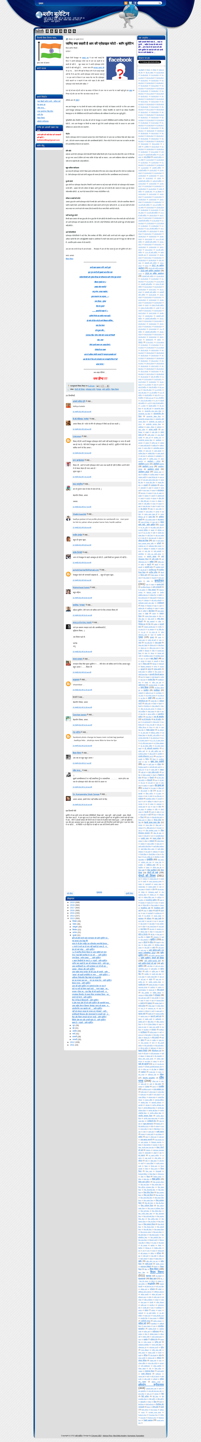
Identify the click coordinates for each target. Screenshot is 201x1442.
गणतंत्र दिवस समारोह (150, 616)
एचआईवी (162, 525)
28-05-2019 (144, 355)
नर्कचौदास (149, 809)
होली (162, 1407)
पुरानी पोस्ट (129, 893)
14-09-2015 (148, 202)
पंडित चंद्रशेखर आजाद (152, 830)
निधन (142, 817)
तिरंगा (147, 759)
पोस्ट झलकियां (152, 870)
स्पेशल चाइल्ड (142, 1368)
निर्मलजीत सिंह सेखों (157, 817)
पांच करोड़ (147, 851)
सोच (160, 1355)
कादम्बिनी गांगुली (160, 567)
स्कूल (160, 1360)
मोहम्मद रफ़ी (149, 1056)
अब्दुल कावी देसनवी (145, 445)
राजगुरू (154, 1086)
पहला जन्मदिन (150, 844)
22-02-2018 (148, 286)
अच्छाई (147, 432)
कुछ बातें (154, 578)
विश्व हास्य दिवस (157, 1232)
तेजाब (144, 764)
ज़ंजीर (162, 677)
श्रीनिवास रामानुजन (159, 1292)
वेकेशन (159, 1245)
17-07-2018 (160, 223)
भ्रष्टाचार (140, 995)
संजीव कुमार (156, 1297)
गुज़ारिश (155, 624)
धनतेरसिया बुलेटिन (150, 798)
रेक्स (150, 1129)
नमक (154, 806)
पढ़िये (77, 100)
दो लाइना (158, 793)
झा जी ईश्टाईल (146, 719)
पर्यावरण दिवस (160, 841)
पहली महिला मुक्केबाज (158, 846)
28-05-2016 (160, 353)
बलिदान (149, 918)
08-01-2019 (155, 128)
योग (139, 1069)
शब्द (139, 1256)
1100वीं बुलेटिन (156, 167)
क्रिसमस (149, 605)
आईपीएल (145, 474)
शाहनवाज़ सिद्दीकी (146, 1266)
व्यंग (144, 1250)
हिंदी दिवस (155, 1396)
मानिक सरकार (153, 1032)
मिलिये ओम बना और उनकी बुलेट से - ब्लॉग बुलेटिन (89, 1020)
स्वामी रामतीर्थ (160, 1371)
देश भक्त (159, 791)
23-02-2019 (148, 297)
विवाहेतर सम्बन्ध (157, 1176)
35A (155, 384)
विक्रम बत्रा (154, 1166)
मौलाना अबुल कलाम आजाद (145, 1058)
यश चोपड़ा (147, 1061)
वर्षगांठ (140, 1160)
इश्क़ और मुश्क (146, 506)
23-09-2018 (158, 302)
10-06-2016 (150, 149)
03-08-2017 (155, 91)
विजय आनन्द (154, 1168)
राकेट (162, 1081)
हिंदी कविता (145, 1396)
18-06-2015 (158, 234)
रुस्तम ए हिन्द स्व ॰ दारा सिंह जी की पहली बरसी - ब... (90, 991)
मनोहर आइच (151, 1006)
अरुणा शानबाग (157, 451)
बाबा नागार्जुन (144, 924)
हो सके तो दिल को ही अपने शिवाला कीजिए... (100, 320)
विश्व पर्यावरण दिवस (147, 1205)
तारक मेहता (159, 756)
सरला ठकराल (153, 1318)
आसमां (142, 498)
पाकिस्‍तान (155, 851)
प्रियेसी (148, 889)
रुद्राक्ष (157, 1126)
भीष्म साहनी (160, 990)
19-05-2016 (142, 247)
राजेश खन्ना (143, 1094)
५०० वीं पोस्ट (158, 390)
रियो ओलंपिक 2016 (143, 1126)
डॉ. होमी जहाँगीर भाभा (155, 751)
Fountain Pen (153, 1415)
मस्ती (153, 1011)
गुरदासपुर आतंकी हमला (149, 627)
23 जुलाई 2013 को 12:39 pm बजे (82, 707)
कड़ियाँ (159, 543)
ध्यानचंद (140, 804)
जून (73, 1025)
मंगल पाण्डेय (148, 995)
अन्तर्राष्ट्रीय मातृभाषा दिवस (145, 440)
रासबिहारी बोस (151, 1121)
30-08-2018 (160, 374)
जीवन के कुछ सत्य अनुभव (147, 709)
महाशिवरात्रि (158, 1019)
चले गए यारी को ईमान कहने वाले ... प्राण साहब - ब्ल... (90, 989)
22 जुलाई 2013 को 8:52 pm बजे (82, 562)
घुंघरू (146, 653)
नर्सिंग (156, 809)
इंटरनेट (148, 498)
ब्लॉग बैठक (149, 966)
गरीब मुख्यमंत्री (151, 621)
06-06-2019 (155, 112)
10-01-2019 (155, 146)
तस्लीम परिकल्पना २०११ (145, 756)
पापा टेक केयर (100, 325)
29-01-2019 (150, 363)
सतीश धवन (144, 1305)
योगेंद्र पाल (146, 1069)
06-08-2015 (150, 115)
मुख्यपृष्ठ (99, 892)
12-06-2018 (152, 175)
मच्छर (142, 1000)
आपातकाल (160, 490)
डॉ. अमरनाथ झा (155, 738)
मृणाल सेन (161, 1040)
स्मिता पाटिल (158, 1368)
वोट (139, 1250)
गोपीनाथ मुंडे (153, 645)
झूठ (139, 722)
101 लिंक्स (147, 157)
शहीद (140, 1261)
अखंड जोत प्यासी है (100, 286)
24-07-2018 (152, 313)
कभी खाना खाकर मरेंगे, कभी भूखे (100, 267)
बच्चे (156, 910)
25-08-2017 (148, 326)
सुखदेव (146, 1339)
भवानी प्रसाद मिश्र (152, 977)
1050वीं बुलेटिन (157, 157)
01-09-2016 (144, 75)
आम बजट (143, 493)
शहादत (151, 1258)
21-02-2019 (160, 276)
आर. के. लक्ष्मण (158, 493)
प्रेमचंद (143, 892)
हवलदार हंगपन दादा (151, 1388)
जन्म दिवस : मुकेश (100, 301)
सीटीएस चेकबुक (154, 1334)
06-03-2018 (160, 109)
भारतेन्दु (159, 987)
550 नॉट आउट (142, 392)
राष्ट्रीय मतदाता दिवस (145, 1116)
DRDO (162, 1409)
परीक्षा (145, 841)
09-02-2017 (150, 136)
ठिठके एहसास (150, 730)
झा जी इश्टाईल (159, 717)
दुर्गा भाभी (150, 783)
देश (151, 791)
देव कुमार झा (41, 105)
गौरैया (153, 650)
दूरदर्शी (150, 785)
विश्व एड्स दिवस (145, 1184)
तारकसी (140, 759)
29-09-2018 (150, 369)
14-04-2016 (158, 197)
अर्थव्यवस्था (151, 456)
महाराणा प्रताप (144, 1016)
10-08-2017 (144, 152)
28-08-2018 (160, 358)
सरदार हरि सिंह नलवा (158, 1315)
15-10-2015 (154, 210)
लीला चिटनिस (147, 1145)
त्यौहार (159, 764)
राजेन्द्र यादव (152, 1092)
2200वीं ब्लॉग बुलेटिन (150, 292)
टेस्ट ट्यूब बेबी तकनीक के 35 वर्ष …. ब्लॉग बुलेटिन (89, 955)
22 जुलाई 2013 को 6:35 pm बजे (82, 411)
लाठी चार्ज (161, 1137)
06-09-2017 (144, 117)
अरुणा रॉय (148, 451)
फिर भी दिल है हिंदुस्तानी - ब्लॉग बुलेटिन (85, 1000)
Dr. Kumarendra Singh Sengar (86, 794)
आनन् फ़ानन (146, 490)
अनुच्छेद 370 (157, 437)
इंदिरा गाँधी (161, 498)
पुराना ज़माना (161, 859)
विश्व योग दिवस (152, 1221)
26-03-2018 (148, 334)
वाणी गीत (40, 115)
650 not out (149, 398)
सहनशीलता (154, 1323)
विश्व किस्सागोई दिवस (149, 1190)
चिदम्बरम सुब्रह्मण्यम (146, 666)
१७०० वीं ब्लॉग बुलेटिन (152, 228)
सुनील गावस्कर (147, 1342)
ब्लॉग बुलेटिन (56, 14)
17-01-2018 (155, 220)
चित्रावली (161, 664)
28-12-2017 (155, 361)
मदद (153, 1000)
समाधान (153, 1310)
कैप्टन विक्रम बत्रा (143, 598)
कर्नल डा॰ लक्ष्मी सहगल (154, 554)
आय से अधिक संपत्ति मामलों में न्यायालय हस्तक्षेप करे (100, 354)
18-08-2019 (152, 236)
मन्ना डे (143, 1008)
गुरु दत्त (143, 632)
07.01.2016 (144, 128)
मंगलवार (157, 995)
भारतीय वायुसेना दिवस (155, 982)
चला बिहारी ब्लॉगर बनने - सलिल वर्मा (48, 101)
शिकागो (155, 1266)
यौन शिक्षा (154, 1069)
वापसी (142, 1163)
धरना (139, 801)
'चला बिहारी (141, 70)
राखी (151, 1084)
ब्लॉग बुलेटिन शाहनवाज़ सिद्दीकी (156, 955)
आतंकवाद (154, 485)
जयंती (150, 698)
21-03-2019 (144, 279)
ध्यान (160, 801)
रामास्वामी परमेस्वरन (156, 1102)
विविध (139, 1179)
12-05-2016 (142, 175)
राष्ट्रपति (140, 1105)
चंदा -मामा (100, 340)
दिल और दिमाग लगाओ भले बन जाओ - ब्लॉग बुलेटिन (89, 1017)
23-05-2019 (152, 300)
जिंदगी (154, 703)
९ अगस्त (143, 406)
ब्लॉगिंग (146, 971)
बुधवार (148, 937)
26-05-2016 (142, 337)
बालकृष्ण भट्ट (160, 929)
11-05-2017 (144, 162)
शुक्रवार (148, 1276)
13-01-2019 (142, 183)
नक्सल (151, 804)
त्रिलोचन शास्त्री (142, 767)
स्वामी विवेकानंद (146, 1374)
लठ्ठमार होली (150, 1134)
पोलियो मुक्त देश (157, 867)
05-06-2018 (144, 107)
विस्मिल (148, 1243)
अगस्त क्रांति (153, 429)
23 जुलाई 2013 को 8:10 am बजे (82, 672)
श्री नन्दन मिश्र (160, 1286)
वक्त (160, 1153)
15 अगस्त (141, 207)
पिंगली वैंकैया (152, 854)
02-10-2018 (144, 85)
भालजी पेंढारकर (142, 990)
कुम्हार (152, 584)
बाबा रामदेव (152, 924)
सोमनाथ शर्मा (151, 1358)
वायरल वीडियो (150, 1163)
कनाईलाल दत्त (142, 546)
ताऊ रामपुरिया (78, 484)
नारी (149, 814)
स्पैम (150, 1368)
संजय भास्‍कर (78, 659)
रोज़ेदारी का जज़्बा (100, 349)
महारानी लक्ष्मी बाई (156, 1016)
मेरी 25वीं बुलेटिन (159, 1045)
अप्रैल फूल (154, 443)
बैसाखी (158, 942)
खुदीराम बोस (141, 608)
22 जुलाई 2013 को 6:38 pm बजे (82, 429)
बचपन (150, 910)
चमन (142, 658)
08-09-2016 (144, 133)
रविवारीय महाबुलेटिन (149, 1078)
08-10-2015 (155, 133)
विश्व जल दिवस (148, 1195)
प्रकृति (144, 881)
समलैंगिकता (159, 1307)
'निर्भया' (154, 70)
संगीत (149, 1297)
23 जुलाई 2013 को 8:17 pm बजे (82, 763)
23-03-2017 (158, 297)
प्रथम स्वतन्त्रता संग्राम (155, 881)
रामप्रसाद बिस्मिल (159, 1100)
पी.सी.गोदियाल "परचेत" (81, 419)
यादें (160, 1061)
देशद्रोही (140, 793)
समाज (146, 1310)
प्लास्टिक (159, 897)
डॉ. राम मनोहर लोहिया (146, 746)
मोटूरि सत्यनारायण (155, 1053)
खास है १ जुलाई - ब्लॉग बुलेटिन (82, 1022)
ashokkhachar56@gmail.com (86, 570)
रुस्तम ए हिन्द (143, 1129)
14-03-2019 (148, 197)
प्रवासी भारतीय (152, 887)
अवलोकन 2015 (153, 469)
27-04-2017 (144, 345)
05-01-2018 (155, 101)
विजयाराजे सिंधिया (142, 1174)
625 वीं (157, 395)
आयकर (150, 493)
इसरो (159, 506)
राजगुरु (147, 1086)
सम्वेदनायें (140, 1313)
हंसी (148, 1376)
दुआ (156, 780)
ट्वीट (157, 727)
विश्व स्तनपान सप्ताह (146, 1232)
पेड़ (160, 865)
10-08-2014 (160, 149)
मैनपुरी (139, 1053)
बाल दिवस (144, 929)
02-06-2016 (155, 80)
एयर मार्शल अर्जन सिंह (156, 527)
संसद (162, 1300)
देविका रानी (161, 788)
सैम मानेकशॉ (153, 1355)
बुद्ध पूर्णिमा (140, 937)
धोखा (155, 801)
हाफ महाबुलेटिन (142, 1391)
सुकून (139, 1339)
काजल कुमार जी (99, 68)
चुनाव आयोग (157, 669)
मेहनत (160, 1048)
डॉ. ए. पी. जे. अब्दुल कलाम (157, 740)
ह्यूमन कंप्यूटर (145, 1409)
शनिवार (159, 1253)
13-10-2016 (152, 189)
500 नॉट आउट (147, 390)
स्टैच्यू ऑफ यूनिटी (152, 1363)
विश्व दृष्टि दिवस (149, 1203)
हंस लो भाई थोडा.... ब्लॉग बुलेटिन (83, 949)
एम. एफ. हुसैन (144, 527)
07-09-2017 (160, 125)
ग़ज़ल (146, 613)
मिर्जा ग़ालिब (148, 1035)
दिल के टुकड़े (100, 306)
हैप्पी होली (155, 1407)
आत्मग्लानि (143, 488)
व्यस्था (153, 1250)
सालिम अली (147, 1331)
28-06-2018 (155, 355)
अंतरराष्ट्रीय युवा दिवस (144, 413)
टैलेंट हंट (159, 725)
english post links (155, 1412)
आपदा (153, 490)
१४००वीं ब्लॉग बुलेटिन (144, 205)
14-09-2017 (158, 202)
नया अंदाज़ (141, 809)
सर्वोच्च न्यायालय (157, 1321)
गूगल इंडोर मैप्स (148, 642)
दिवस (145, 777)
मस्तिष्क (147, 1011)
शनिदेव (152, 1253)
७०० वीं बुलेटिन (160, 398)
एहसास (152, 530)
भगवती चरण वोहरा (156, 974)
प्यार (139, 879)
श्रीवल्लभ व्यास (142, 1297)
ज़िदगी (160, 703)
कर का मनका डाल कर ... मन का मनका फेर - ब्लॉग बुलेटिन (92, 980)
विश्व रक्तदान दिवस (149, 1224)
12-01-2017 (153, 170)
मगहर (162, 998)
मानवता (154, 1029)
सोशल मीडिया (142, 1360)
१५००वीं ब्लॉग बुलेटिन (152, 212)
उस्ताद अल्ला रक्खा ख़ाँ (150, 514)
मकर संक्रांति (155, 998)
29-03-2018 (160, 363)
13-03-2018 (152, 183)
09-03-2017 (160, 136)
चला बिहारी (154, 658)
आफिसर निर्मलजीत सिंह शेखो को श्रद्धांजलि (86, 977)
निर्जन (148, 817)
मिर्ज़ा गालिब (156, 1035)
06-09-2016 (160, 115)
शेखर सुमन (153, 1279)
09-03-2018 (144, 138)
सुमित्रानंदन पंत (142, 1347)
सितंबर (74, 930)
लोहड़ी (155, 1153)
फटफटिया (140, 900)
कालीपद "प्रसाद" (79, 605)
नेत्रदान (140, 825)
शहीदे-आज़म (148, 1264)
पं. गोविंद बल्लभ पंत (150, 828)
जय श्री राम (161, 695)
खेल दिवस (152, 611)
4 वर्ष (160, 384)
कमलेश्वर (153, 548)
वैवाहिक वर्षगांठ (157, 1248)
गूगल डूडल (158, 642)
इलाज (154, 503)
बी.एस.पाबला (158, 931)
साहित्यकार (155, 1331)
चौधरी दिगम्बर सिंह (142, 674)
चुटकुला (162, 666)
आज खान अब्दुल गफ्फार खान (150, 480)
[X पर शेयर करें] (105, 386)
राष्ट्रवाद (147, 1105)
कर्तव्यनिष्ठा (141, 554)
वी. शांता (154, 1243)
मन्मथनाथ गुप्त (151, 1008)
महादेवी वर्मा (150, 1014)
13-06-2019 (148, 186)
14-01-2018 (152, 194)
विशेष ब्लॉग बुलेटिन (144, 1182)
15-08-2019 (144, 210)
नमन (159, 806)
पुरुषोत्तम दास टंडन (146, 862)
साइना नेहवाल (147, 1326)
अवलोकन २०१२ (158, 464)
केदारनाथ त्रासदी (151, 592)
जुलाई (74, 935)
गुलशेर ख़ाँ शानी (152, 640)
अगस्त (74, 932)
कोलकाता (146, 600)
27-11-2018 (160, 347)
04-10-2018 (160, 99)
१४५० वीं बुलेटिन (157, 205)
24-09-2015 (149, 316)
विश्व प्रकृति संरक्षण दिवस (145, 1213)
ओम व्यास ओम (152, 538)
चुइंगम (155, 666)
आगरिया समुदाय (154, 474)
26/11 (140, 342)
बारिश (143, 926)
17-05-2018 (150, 223)
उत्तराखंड (140, 511)
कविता (152, 562)
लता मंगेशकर (159, 1134)
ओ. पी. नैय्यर (146, 532)
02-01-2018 (150, 78)
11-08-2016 (150, 165)
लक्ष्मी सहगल (160, 1131)
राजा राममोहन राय (158, 1089)
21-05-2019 (155, 279)
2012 (72, 1042)
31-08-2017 (152, 382)
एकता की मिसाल (145, 522)
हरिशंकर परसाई (156, 1382)
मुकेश (142, 1040)
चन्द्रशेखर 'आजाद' (148, 656)
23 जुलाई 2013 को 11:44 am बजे (82, 690)
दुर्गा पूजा (143, 783)
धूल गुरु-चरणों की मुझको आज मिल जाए (100, 272)
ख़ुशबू (156, 608)
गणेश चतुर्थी (151, 619)
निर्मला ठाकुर (141, 820)
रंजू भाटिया (77, 732)
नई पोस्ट (70, 893)
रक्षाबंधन (143, 1072)
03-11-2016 (150, 93)
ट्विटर (150, 727)
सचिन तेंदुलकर (160, 1302)
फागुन (156, 902)
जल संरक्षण (158, 698)
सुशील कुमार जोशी (156, 1350)
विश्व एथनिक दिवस (156, 1184)
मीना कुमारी (155, 1037)
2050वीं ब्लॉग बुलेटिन (148, 276)
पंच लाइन (159, 828)
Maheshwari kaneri (81, 587)
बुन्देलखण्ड (156, 937)
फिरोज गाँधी (146, 905)
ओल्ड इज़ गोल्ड (143, 541)
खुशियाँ (144, 611)
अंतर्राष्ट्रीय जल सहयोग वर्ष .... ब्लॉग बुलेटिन (87, 1008)
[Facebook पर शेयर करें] (108, 386)
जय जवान (140, 695)
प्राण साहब (141, 889)
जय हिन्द (143, 698)
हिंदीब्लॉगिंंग (143, 1402)
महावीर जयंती (148, 1019)
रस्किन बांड (155, 1081)
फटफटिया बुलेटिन (151, 900)
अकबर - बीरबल (150, 427)
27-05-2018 (155, 345)
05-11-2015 (150, 109)
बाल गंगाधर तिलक (152, 926)
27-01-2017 (149, 342)
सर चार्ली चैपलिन (151, 1313)
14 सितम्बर (158, 191)
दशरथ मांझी (154, 769)
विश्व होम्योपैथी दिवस (156, 1237)
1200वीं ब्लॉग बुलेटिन (144, 181)
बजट (144, 913)
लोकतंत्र (148, 1150)
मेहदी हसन (153, 1048)
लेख (161, 1145)
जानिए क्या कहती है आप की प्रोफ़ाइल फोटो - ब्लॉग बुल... (91, 963)
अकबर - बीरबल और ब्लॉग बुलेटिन (83, 969)
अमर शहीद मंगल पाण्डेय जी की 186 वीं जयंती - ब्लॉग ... (91, 972)
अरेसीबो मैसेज (151, 453)
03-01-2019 (155, 85)
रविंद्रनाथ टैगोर (152, 1074)
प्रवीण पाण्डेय (77, 535)
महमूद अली (159, 1011)
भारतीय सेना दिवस (153, 984)
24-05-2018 (158, 310)
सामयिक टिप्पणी (152, 1329)
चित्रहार (154, 664)
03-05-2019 (144, 91)
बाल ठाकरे (161, 926)
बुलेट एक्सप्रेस (144, 939)
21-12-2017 (150, 281)
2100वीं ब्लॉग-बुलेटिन (146, 284)
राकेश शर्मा (143, 1084)
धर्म (144, 801)
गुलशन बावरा (141, 640)
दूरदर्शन (145, 785)
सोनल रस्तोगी (141, 1358)
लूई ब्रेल (155, 1145)
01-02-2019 (160, 72)
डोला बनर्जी (152, 754)
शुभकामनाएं (141, 1279)
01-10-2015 (155, 75)
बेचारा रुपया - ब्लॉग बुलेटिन (81, 983)
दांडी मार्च (143, 772)
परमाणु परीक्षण (157, 838)
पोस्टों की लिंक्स (80, 389)
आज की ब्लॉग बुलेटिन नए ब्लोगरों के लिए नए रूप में (89, 986)
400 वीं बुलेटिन (142, 387)
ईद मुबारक (144, 509)
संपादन (157, 1300)
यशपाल (155, 1061)
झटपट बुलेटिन (151, 714)
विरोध (142, 1176)
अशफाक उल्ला (157, 472)
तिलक (154, 759)
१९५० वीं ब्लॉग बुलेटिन (151, 252)
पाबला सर (85, 58)
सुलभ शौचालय (145, 1350)
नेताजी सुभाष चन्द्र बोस (152, 822)
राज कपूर (158, 1084)
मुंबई (163, 1037)
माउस (160, 1024)
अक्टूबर (75, 927)
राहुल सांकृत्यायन (148, 1124)
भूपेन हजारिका (145, 992)
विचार (146, 1168)
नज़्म (149, 806)
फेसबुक (98, 389)
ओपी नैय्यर (150, 535)
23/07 (147, 305)
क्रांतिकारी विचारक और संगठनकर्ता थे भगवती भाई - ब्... (91, 1014)
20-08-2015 (158, 257)
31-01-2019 (148, 379)
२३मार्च (157, 308)
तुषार (146, 762)
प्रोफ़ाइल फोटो (90, 389)
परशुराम (140, 841)
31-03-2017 (158, 379)
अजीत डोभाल (150, 435)
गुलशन (159, 637)
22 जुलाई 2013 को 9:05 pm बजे (82, 580)
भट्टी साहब (141, 977)
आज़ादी (145, 485)
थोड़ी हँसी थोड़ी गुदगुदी (155, 767)
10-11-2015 (154, 152)
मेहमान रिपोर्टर (142, 1051)
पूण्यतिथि (140, 865)
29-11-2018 (144, 371)
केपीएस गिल (153, 595)
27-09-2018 (150, 347)
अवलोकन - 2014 (153, 461)
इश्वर (154, 506)
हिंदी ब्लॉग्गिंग (161, 1399)
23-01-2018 (152, 294)
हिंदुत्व (149, 1402)
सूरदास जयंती (151, 1352)
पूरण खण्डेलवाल (78, 460)
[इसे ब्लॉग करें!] (102, 386)
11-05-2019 (155, 162)
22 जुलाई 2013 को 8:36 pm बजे (82, 527)
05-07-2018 (155, 107)
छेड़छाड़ (148, 677)
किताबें (162, 572)
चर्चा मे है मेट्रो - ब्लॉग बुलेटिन (82, 997)
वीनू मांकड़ (161, 1243)
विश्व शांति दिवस (148, 1229)
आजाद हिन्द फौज (150, 482)
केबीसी (160, 595)
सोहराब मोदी (153, 1360)
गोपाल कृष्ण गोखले (142, 645)
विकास (146, 1166)
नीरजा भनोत (157, 820)
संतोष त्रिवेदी (77, 552)
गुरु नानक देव (153, 632)
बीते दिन (153, 934)
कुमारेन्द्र (159, 580)
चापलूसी (156, 661)
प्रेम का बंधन (161, 889)
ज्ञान (163, 711)
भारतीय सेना (142, 984)
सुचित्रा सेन (153, 1339)
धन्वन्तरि (160, 798)
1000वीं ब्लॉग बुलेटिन (151, 154)
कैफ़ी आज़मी (153, 598)
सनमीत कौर (146, 1307)
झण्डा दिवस (149, 717)
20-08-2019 (142, 260)
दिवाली (152, 777)
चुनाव (149, 669)
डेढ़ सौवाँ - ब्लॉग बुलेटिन (154, 735)
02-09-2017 (160, 83)
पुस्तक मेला (158, 862)
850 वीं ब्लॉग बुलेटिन (158, 403)
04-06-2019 (155, 96)
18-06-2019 (142, 236)
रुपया (162, 1126)
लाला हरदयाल (144, 1142)
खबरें (160, 605)
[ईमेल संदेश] (97, 386)
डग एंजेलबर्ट (161, 730)
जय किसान (159, 693)
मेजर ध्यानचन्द (144, 1043)
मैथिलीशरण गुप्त (156, 1051)
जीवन (162, 706)
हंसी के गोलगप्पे (155, 1376)
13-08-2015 (158, 186)
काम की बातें (143, 570)
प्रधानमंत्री (148, 884)
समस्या (140, 1310)
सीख (146, 1334)
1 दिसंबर (146, 146)
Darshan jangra (79, 714)
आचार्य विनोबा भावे (152, 477)
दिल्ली (154, 775)
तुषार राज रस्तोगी (157, 761)
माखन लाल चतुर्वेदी (154, 1027)
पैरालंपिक (140, 867)
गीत (149, 624)
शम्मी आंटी (145, 1256)
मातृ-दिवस (146, 1029)
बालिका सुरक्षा (144, 931)
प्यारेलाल (145, 879)
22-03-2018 (158, 286)
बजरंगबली (150, 913)
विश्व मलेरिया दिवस (153, 1219)
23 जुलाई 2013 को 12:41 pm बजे (82, 725)
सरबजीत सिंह (144, 1318)
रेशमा (144, 1131)
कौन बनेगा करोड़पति (157, 600)
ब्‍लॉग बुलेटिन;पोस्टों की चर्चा (147, 963)
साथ (154, 1326)
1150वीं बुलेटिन (142, 170)
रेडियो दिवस (157, 1129)
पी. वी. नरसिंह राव (147, 857)
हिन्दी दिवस (141, 1404)
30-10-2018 (144, 376)
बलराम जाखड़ (157, 916)
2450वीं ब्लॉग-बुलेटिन (151, 318)
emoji (143, 1412)
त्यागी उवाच (151, 764)
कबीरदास (146, 548)
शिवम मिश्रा (69, 259)
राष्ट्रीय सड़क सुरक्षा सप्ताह (151, 1118)
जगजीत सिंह (151, 679)
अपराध (147, 443)
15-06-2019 (160, 207)
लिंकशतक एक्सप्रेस (156, 1142)
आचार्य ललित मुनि (79, 401)
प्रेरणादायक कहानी (153, 892)
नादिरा (158, 812)
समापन (159, 1310)
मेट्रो (153, 1043)
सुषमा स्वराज (141, 1352)
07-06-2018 (144, 123)
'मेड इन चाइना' (149, 72)
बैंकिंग (151, 942)
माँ (144, 1024)
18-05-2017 (148, 234)
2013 (72, 918)
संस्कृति (151, 1302)
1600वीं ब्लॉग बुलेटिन (143, 220)
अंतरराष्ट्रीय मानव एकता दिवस (153, 411)
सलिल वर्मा (142, 1323)
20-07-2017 (148, 257)
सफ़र (152, 1307)
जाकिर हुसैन (148, 703)
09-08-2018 (160, 141)
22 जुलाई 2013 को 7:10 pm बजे (82, 453)
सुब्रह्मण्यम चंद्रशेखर (143, 1344)
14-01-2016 (142, 194)
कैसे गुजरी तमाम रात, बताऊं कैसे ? (100, 344)
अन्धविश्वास (158, 440)
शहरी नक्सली (143, 1258)
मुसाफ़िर (154, 1040)
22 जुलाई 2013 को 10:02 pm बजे (82, 598)
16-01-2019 (153, 215)
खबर (130, 90)
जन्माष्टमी (140, 693)
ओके (154, 532)
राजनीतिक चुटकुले (146, 1089)
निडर (155, 814)
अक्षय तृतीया (141, 429)
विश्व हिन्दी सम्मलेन (154, 1235)
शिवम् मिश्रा (41, 118)
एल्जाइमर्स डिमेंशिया (143, 530)
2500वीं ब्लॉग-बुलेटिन (151, 332)
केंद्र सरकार (152, 590)
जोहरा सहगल (151, 711)
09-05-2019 (155, 138)
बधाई (139, 916)
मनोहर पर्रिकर (160, 1006)
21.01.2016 (160, 281)
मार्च (73, 1034)
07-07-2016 (155, 123)
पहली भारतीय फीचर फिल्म (144, 846)
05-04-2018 (150, 104)
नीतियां (149, 820)
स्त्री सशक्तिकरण (145, 1366)
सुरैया (162, 1347)
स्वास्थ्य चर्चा (141, 1376)
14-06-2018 (142, 199)
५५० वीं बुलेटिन (153, 392)
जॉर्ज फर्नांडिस (141, 711)
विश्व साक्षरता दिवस (159, 1229)
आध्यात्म (156, 488)
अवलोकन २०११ (143, 464)
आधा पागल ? (100, 364)
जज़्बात (146, 682)
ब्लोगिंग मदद (155, 971)
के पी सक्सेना (141, 590)
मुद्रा (148, 1040)
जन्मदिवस (157, 690)
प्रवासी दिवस (141, 887)
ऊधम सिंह (151, 517)
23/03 (140, 305)
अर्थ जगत (142, 456)
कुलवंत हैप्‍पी (160, 584)
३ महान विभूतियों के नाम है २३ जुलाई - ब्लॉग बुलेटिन (89, 960)
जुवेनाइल (159, 709)
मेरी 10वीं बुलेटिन (148, 1045)
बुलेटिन (153, 939)
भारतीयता (152, 987)
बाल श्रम (152, 929)
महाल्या (140, 1019)
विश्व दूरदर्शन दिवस (148, 1200)
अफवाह (162, 443)
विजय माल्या (149, 1171)
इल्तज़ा (160, 503)
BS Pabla (154, 1409)
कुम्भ (147, 584)
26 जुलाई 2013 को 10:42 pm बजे (82, 804)
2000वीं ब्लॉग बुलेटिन (151, 263)
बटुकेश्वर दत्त (158, 913)
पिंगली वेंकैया (143, 854)
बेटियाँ (145, 942)
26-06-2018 (152, 337)
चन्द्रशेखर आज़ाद (159, 656)
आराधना (146, 496)
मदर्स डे (142, 1003)
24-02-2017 (148, 310)
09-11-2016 (155, 144)
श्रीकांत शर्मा (144, 1289)
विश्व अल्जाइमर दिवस (158, 1182)
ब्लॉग (153, 947)
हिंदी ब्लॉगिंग (152, 1399)
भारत (150, 979)
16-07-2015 (148, 218)
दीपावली (149, 780)
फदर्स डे (162, 900)
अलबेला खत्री (142, 459)
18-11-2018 (148, 239)
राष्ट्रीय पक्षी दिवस (153, 1110)
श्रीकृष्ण (152, 1289)
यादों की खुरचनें (143, 1064)
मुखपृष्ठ (41, 3)
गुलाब (160, 640)
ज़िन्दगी (140, 706)
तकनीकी (160, 754)
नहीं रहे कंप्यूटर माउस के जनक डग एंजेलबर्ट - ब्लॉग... (90, 1011)
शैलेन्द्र (153, 1281)
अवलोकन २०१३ (147, 466)
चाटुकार (142, 661)
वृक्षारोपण (153, 1245)
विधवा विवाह (152, 1174)
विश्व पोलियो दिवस (156, 1211)
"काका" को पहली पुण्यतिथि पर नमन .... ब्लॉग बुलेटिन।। (91, 975)
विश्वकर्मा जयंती (153, 1240)
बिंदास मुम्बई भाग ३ (100, 282)
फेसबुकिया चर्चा (145, 908)
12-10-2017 (149, 178)
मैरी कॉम (146, 1053)
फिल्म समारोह (154, 905)
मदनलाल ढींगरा (160, 1000)
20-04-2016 (152, 255)
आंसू (139, 474)
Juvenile (143, 1417)
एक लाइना (161, 519)
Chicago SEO (96, 1436)
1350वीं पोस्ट (148, 191)
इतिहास (159, 501)
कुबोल (148, 581)
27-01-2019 (160, 342)
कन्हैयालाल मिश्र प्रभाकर (155, 546)
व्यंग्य (148, 1250)
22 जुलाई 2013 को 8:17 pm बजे (82, 507)
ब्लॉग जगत (143, 950)
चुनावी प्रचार (141, 672)
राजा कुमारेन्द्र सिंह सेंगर (45, 111)
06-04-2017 (144, 112)
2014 (72, 916)
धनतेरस (140, 798)
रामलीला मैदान (144, 1102)
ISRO (162, 1415)
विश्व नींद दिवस (160, 1203)
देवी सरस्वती (144, 791)
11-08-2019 (160, 165)
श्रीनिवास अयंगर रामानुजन (145, 1292)
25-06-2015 (152, 324)
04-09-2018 (150, 99)
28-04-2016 (150, 353)
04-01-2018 (160, 93)
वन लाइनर (141, 1155)
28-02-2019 (155, 350)
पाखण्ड (162, 851)
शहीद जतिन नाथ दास (152, 1261)
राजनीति (161, 1086)
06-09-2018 (155, 117)
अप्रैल (74, 1031)
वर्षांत (146, 1160)
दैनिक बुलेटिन (149, 793)
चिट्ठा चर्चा (146, 664)
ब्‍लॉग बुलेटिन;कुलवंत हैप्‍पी (152, 961)
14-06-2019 (152, 199)
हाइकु (160, 1388)
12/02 (159, 178)
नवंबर (74, 924)
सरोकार (161, 1318)
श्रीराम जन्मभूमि (145, 1294)
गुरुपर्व (152, 635)
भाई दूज (162, 977)
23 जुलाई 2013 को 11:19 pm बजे (82, 787)
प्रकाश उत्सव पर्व (154, 879)
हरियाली (155, 1379)
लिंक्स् (139, 1145)
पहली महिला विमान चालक (147, 849)
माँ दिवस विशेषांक (152, 1024)
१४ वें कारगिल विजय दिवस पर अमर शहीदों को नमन (89, 952)
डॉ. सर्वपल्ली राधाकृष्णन (152, 748)
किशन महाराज (154, 575)
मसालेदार (140, 1011)
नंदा (146, 804)
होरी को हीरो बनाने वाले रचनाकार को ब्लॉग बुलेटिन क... (90, 938)
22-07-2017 (152, 289)
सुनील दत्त (158, 1342)
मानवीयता (161, 1029)
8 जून (156, 400)
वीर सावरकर (144, 1245)
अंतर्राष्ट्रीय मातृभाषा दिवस (153, 424)
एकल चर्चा (154, 522)
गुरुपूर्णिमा (159, 635)
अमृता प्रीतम (147, 448)
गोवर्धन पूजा (144, 648)
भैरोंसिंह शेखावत (157, 992)
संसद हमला (144, 1302)
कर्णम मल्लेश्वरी (157, 551)
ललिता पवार (154, 1137)
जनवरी (74, 1039)
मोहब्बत (142, 1056)
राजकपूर (140, 1086)
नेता (139, 822)
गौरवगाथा (147, 650)
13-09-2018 (142, 189)
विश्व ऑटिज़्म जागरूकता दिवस (146, 1187)
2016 (72, 910)
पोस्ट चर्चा (141, 870)
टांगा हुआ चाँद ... (100, 330)
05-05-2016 (160, 104)
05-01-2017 (144, 101)
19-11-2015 (148, 250)
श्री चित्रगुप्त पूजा (149, 1286)
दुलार (157, 783)
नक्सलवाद (158, 804)
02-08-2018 (150, 83)
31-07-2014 (142, 382)
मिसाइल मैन (147, 1037)
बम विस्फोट (147, 916)
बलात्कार (141, 918)
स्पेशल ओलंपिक (157, 1366)
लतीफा (140, 1137)
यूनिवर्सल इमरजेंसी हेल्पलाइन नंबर (153, 1066)
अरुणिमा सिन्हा (141, 453)
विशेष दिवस (146, 1179)
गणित (160, 616)
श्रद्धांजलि (151, 1283)
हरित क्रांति (147, 1379)
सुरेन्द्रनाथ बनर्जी (153, 1347)
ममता (160, 1008)
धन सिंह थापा (158, 796)
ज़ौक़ (158, 711)
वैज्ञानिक (140, 1248)
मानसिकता (144, 1032)
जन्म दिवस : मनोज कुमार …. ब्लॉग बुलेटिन (86, 958)
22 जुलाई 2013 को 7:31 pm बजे (82, 477)
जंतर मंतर (142, 679)
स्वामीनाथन (158, 1374)
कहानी (149, 564)
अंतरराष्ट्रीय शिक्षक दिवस (153, 416)
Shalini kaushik (79, 514)
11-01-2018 (150, 160)
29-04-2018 (144, 366)
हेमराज (148, 1407)
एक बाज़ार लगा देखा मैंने (80, 941)
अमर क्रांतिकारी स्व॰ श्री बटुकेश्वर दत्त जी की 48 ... (90, 966)
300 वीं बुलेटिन (155, 376)
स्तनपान (162, 1363)
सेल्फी (139, 1355)
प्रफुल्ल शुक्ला (157, 884)
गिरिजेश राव (141, 624)
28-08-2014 (150, 358)
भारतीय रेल (141, 982)
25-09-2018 (158, 326)
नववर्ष (152, 812)
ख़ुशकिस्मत (149, 608)
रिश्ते (152, 1126)
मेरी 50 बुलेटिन (144, 1048)
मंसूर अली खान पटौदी (143, 998)
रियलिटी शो (159, 1124)
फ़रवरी (74, 1036)
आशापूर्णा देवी (161, 496)
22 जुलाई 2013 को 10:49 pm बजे (82, 651)
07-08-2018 (150, 125)
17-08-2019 (155, 226)
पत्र (152, 836)
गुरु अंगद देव (141, 629)
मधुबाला (149, 1003)
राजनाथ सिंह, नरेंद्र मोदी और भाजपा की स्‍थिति (100, 335)
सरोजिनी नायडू (145, 1321)
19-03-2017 (158, 244)
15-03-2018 (150, 207)
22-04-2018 (142, 289)
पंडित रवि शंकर (157, 833)
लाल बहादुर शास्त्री (146, 1139)
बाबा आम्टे (161, 921)
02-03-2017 (144, 80)
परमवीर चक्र (145, 838)
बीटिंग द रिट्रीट (143, 934)
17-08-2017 (144, 226)
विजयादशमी (158, 1171)
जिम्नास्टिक (147, 706)
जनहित (162, 685)
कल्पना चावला (151, 556)
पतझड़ (140, 836)
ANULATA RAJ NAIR (82, 622)
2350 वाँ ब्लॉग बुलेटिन (147, 308)
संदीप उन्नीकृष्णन (148, 1300)
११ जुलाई (140, 160)
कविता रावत (161, 562)
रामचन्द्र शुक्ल (152, 1097)
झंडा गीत (143, 714)
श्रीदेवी (159, 1289)
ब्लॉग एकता (161, 947)
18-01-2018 (153, 231)
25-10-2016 (142, 329)
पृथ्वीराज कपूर (151, 865)
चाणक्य (149, 661)
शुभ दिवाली (158, 1276)
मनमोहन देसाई (158, 1003)
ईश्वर (151, 509)
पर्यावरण (151, 841)
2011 (72, 1045)
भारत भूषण (158, 979)
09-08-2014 (150, 141)
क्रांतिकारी (160, 603)
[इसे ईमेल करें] (100, 386)
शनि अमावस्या (144, 1253)
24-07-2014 (142, 313)
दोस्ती (151, 796)
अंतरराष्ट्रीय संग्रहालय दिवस (145, 419)
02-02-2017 (160, 78)
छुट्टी (142, 677)
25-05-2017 (142, 324)
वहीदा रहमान (154, 1160)
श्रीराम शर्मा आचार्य (156, 1294)
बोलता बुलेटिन (148, 945)
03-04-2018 (150, 88)
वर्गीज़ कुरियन (158, 1158)
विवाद (148, 1176)
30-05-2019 (155, 371)
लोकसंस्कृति (148, 1153)
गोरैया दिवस (161, 645)
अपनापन (140, 443)
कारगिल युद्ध (152, 570)
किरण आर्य (144, 575)
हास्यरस (156, 1394)
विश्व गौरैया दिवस (149, 1192)
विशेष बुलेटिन (156, 1179)
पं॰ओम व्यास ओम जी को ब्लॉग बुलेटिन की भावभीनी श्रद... (91, 1003)
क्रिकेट (143, 605)
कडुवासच (76, 679)
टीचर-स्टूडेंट (156, 722)
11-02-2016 (160, 160)
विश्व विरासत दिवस (149, 1227)
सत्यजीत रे (152, 1305)
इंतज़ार (154, 498)
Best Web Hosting (120, 1436)
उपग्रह (157, 511)
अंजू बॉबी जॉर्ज (147, 408)
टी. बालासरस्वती (146, 722)
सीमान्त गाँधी (146, 1336)
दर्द (147, 769)
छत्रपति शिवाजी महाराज (157, 674)
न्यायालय (140, 828)
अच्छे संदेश (154, 432)
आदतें (150, 488)
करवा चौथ (147, 551)
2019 (72, 902)
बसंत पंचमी (158, 918)
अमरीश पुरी (155, 445)
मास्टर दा (140, 1035)
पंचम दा (140, 830)
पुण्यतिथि (150, 859)
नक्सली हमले (141, 806)
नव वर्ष (146, 812)
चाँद (163, 658)
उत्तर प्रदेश (158, 509)
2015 (72, 913)
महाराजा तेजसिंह (160, 1014)
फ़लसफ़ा (142, 902)
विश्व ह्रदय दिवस (142, 1240)
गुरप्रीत (160, 627)
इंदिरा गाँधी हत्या (145, 501)
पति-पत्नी (146, 836)
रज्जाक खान (152, 1072)
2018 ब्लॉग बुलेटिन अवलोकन (156, 268)
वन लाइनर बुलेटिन (154, 1155)
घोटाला (152, 653)
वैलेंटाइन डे (148, 1248)
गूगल (139, 642)
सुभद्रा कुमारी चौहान (157, 1344)
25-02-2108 (158, 321)
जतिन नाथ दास (156, 682)
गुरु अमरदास (151, 629)
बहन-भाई (149, 921)
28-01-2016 (144, 350)
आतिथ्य (162, 485)
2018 (72, 905)
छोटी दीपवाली (155, 677)
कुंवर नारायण (146, 578)
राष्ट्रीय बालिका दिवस (155, 1113)
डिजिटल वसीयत (155, 732)
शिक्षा (146, 1269)
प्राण (160, 887)
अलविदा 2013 (153, 459)
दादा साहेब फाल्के (153, 772)
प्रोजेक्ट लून (153, 894)
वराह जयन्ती (148, 1158)
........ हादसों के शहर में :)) (100, 311)
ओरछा (160, 538)
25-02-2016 (148, 321)
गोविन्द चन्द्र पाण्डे (153, 648)
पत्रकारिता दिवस (160, 836)
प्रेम (153, 889)
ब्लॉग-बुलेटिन (154, 969)
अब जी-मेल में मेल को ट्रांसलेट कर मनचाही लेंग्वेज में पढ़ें (100, 359)
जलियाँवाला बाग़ (143, 701)
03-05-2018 (160, 88)
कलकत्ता (140, 556)
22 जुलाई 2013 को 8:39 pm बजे (82, 545)
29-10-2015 (160, 369)
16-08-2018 (158, 218)
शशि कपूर (161, 1256)
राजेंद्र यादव (144, 1092)
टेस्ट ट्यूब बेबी (150, 725)
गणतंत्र (154, 613)
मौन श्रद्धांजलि (158, 1056)
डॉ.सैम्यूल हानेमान (142, 754)
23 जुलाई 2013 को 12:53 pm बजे (82, 745)
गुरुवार (140, 637)
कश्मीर (142, 564)
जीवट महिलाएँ (155, 706)
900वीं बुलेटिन (153, 406)
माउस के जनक (142, 1027)
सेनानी (159, 1352)
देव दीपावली (145, 788)
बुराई (163, 937)
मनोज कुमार (141, 1006)
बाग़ (155, 921)
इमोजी (139, 503)
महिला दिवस (151, 1021)
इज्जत (153, 501)
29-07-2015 (155, 366)
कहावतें (156, 564)
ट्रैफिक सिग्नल (142, 727)
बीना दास (159, 934)
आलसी (153, 496)
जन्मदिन (145, 690)
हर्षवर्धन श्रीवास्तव (43, 121)
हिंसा (155, 1402)
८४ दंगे (149, 403)
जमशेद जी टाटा (149, 693)
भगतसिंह (146, 974)
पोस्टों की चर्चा (152, 872)
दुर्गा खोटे (162, 780)
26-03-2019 (158, 334)
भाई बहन (143, 979)
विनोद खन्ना (161, 1174)
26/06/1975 (149, 339)
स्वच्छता (140, 1371)
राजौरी (150, 1094)
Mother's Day (152, 1417)
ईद (163, 506)
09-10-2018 (144, 144)
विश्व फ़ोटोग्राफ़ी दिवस (149, 1216)
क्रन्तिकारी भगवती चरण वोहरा (146, 603)
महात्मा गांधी (141, 1014)
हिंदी (162, 1394)
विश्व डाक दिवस (160, 1195)
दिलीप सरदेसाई (146, 775)
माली (160, 1032)
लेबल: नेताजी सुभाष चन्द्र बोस (146, 1147)
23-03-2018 (142, 300)
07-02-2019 (150, 120)
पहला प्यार (159, 844)
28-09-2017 (144, 361)
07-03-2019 (160, 120)
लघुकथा (143, 1134)
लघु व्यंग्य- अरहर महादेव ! (100, 291)
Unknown (77, 436)
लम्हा (146, 1137)
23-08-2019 (148, 302)
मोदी (163, 1053)
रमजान (159, 1072)
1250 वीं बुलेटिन (157, 181)
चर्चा (147, 658)
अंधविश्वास (141, 427)
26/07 (159, 339)
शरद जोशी (153, 1256)
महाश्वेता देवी (141, 1021)
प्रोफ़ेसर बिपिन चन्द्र (149, 897)
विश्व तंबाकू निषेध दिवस (146, 1197)
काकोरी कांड (149, 567)
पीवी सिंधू (157, 857)
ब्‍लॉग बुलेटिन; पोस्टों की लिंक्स (152, 958)
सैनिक (145, 1355)
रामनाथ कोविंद (148, 1100)
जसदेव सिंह (154, 701)
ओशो (154, 540)
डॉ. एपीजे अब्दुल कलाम (146, 743)
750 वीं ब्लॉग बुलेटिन (146, 400)
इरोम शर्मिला (147, 503)
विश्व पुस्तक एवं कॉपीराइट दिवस (156, 1208)
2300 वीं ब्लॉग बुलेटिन (158, 305)
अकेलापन (159, 427)
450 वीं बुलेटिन (153, 387)
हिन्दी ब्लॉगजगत (150, 1404)
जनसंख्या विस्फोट (153, 685)
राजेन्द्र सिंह (161, 1092)
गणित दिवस (141, 619)
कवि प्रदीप (155, 559)
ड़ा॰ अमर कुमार (144, 732)
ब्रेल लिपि (147, 947)
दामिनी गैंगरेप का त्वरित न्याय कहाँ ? (100, 315)
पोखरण (147, 867)
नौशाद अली (158, 825)
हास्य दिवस (141, 1394)
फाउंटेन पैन (150, 902)
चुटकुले (143, 669)
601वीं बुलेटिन (148, 395)
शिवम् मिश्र (141, 1272)
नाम (163, 812)
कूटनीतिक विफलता (145, 587)
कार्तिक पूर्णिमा (153, 572)
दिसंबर (74, 921)
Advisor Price (108, 1436)
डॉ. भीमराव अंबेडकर (159, 743)
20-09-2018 (152, 260)
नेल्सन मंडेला (149, 825)
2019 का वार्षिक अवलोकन (154, 273)
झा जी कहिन (157, 719)
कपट (139, 548)
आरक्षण (140, 496)
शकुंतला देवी (161, 1250)
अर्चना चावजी (160, 453)
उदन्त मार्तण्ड (149, 511)
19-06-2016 (152, 247)
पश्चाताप (143, 844)
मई (73, 1028)
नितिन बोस (161, 814)
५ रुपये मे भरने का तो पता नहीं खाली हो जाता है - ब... (90, 946)
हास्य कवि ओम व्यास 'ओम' (155, 1391)
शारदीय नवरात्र (160, 1264)
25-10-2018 (152, 329)
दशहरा (162, 769)
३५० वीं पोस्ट (147, 384)
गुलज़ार (152, 637)
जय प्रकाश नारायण (150, 695)
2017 (72, 908)
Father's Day (142, 1415)
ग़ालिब (159, 621)
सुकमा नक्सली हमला (157, 1336)
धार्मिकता (150, 801)
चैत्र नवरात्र (158, 672)
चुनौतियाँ (150, 672)
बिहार (151, 931)
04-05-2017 (144, 96)
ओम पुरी (144, 538)
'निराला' (148, 70)
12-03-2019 (148, 173)
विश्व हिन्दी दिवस (142, 1235)
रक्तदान (161, 1069)
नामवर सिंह (143, 814)
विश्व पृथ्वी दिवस (145, 1211)
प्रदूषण (140, 884)
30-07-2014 (150, 374)
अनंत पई (148, 437)
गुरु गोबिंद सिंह (160, 629)
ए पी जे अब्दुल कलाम (150, 519)
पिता (159, 854)
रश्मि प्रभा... (41, 108)
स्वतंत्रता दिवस (149, 1371)
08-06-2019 (150, 130)
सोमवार (159, 1358)
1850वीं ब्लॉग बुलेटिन (151, 242)
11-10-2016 (144, 167)
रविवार (162, 1074)
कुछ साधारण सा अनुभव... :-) (100, 296)
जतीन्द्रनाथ (141, 685)
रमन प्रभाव (141, 1074)
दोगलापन (140, 796)
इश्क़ (139, 506)
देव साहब (153, 788)
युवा (154, 1064)
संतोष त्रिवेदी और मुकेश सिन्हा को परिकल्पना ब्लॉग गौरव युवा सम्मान (100, 277)
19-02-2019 (148, 244)
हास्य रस (149, 1394)
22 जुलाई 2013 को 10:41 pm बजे (82, 615)
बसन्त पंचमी (141, 921)
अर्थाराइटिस (159, 456)
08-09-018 (160, 130)
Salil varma (148, 1420)
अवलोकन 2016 (143, 472)
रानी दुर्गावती (157, 1094)
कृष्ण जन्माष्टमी (157, 587)
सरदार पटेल (148, 1315)
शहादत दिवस (158, 1258)
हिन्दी (160, 1402)
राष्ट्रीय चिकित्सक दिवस (149, 1108)
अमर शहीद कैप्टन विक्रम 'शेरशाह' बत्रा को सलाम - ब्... (91, 1006)
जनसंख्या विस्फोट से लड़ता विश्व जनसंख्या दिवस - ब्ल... (91, 994)
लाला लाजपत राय (159, 1139)
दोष (146, 796)
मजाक (147, 1000)
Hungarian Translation (135, 1436)
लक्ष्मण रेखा (151, 1131)
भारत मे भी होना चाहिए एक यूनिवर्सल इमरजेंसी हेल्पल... (90, 943)
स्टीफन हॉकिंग (141, 1363)
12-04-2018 (158, 173)
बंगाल (145, 910)
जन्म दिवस (144, 687)
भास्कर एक (151, 990)
